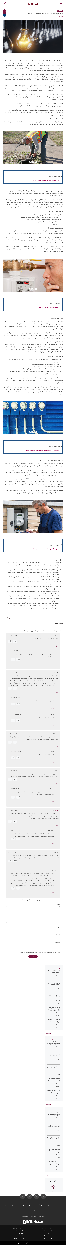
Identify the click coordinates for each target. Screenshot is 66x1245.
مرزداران (43, 1238)
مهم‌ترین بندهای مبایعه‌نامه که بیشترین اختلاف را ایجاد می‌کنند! (53, 1092)
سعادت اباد (50, 1236)
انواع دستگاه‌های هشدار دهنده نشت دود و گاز (46, 549)
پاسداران (43, 1228)
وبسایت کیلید (25, 1216)
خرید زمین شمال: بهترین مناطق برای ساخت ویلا (55, 996)
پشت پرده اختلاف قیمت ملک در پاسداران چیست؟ (53, 971)
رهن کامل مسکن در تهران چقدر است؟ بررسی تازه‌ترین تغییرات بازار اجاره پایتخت (54, 1009)
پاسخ (57, 646)
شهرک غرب (43, 1230)
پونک (51, 1230)
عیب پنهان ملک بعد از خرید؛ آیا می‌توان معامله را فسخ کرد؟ (53, 1066)
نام (58, 927)
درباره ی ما (41, 1216)
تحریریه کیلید (60, 16)
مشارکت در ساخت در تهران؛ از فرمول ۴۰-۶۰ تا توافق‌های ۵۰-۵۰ (53, 1138)
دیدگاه (58, 904)
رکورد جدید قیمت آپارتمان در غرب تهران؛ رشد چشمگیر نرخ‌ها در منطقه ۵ (53, 1021)
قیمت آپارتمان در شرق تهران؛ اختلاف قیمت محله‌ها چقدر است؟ (54, 1151)
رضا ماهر (56, 810)
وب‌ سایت (57, 942)
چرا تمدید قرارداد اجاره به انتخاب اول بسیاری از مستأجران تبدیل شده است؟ (54, 1163)
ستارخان (43, 1233)
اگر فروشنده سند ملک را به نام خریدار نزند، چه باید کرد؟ (53, 1054)
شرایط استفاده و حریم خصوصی (20, 1243)
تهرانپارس (50, 1228)
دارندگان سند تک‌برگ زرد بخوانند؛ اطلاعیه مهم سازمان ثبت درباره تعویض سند (54, 1043)
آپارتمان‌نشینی (60, 10)
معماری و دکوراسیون (10, 1205)
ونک (44, 1236)
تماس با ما (33, 1216)
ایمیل (58, 935)
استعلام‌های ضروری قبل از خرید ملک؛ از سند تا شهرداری (54, 1079)
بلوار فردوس (50, 1233)
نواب (51, 1238)
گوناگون (33, 1210)
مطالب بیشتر (48, 1033)
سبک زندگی (41, 1205)
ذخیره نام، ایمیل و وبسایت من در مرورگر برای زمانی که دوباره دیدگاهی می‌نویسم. (40, 952)
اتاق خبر (59, 1205)
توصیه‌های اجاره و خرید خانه (27, 1205)
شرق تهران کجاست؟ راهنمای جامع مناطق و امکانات (54, 983)
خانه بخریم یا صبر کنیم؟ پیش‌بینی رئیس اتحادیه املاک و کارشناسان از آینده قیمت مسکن (53, 1114)
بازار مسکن (51, 1205)
